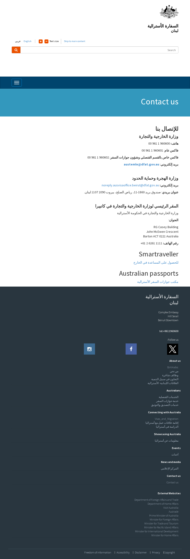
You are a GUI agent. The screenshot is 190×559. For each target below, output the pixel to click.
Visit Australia (170, 507)
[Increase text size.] (41, 41)
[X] (172, 349)
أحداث (174, 454)
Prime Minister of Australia (163, 515)
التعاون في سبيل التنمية (164, 379)
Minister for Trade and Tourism (161, 523)
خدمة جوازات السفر (167, 401)
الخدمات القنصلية (168, 397)
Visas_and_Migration (166, 418)
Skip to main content (74, 41)
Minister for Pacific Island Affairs (161, 527)
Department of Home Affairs (163, 503)
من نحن (174, 371)
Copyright (169, 552)
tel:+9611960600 (168, 331)
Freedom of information (97, 552)
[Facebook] (131, 349)
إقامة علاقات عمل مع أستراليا (162, 422)
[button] (174, 360)
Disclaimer (141, 552)
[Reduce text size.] (46, 41)
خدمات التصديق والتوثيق (164, 405)
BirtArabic (172, 367)
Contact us (172, 482)
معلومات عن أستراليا (166, 440)
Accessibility (123, 552)
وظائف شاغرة (170, 375)
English (28, 41)
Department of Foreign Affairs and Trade (156, 499)
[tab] (95, 360)
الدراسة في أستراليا (167, 426)
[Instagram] (89, 349)
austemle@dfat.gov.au (141, 164)
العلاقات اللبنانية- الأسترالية (163, 383)
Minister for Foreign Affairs (164, 519)
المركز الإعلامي (169, 468)
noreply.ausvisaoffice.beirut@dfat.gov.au (130, 185)
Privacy (156, 552)
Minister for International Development (156, 531)
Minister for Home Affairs (164, 535)
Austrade (173, 511)
